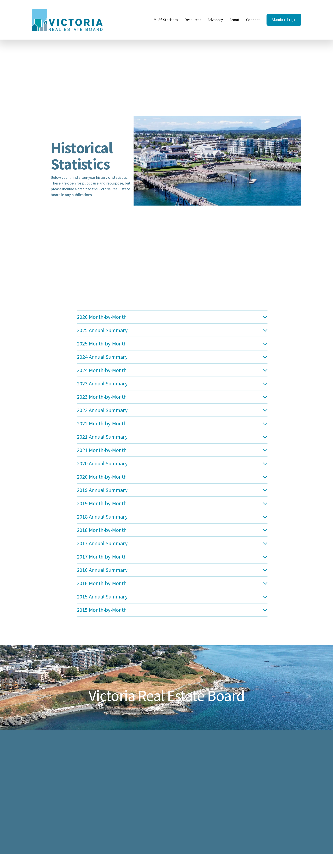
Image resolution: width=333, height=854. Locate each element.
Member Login (284, 20)
